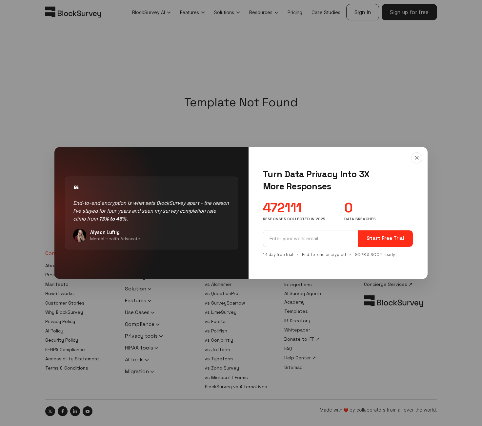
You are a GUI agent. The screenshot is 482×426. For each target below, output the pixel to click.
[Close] (416, 157)
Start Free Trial (385, 238)
